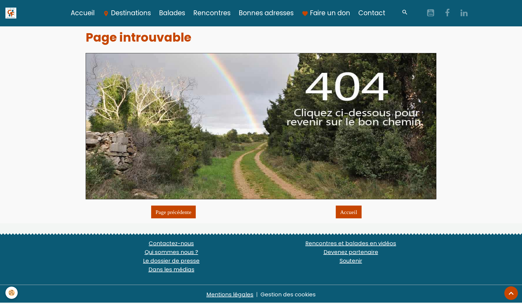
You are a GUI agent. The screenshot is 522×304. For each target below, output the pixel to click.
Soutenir (351, 261)
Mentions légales (229, 294)
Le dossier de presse (171, 261)
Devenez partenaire (351, 252)
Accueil (83, 12)
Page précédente (173, 212)
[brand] (12, 13)
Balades (172, 12)
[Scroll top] (511, 293)
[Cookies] (11, 293)
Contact (371, 12)
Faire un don (329, 12)
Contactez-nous (171, 243)
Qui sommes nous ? (171, 252)
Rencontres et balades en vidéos (350, 243)
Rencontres (212, 12)
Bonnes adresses (266, 12)
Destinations (130, 12)
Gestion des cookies (288, 294)
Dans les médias (171, 269)
